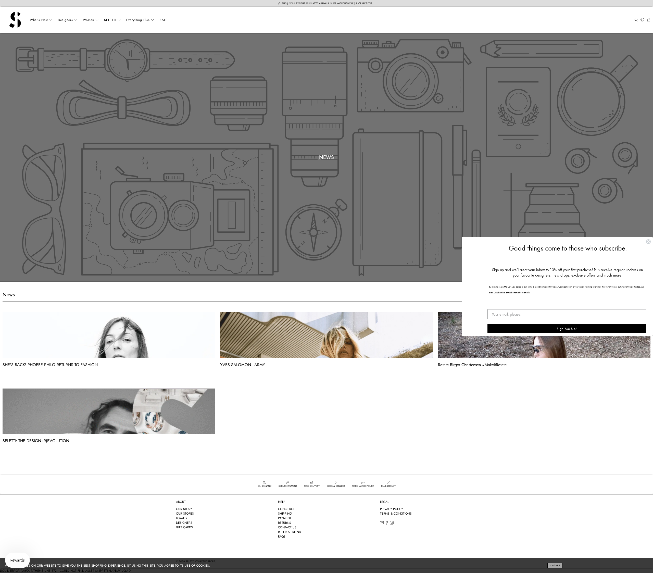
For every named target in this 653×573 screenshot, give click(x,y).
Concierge (286, 509)
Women (88, 20)
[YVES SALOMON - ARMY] (326, 335)
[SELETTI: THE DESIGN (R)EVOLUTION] (109, 411)
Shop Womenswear (342, 3)
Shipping (285, 513)
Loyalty (181, 518)
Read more (10, 376)
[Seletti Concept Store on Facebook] (386, 523)
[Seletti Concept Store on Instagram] (392, 523)
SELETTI (110, 20)
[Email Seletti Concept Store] (382, 523)
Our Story (184, 509)
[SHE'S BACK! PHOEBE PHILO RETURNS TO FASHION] (109, 335)
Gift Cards (184, 527)
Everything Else (138, 20)
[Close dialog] (648, 241)
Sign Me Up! (567, 328)
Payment (284, 518)
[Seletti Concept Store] (15, 20)
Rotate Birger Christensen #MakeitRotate (472, 365)
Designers (65, 20)
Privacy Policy (391, 509)
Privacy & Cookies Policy (560, 286)
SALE (164, 20)
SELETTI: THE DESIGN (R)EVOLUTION (36, 441)
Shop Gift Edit (364, 3)
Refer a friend (289, 532)
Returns (284, 522)
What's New (39, 20)
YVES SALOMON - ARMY (242, 365)
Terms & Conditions (396, 513)
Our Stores (185, 513)
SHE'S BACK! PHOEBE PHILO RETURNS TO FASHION (50, 365)
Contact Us (287, 527)
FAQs (281, 536)
